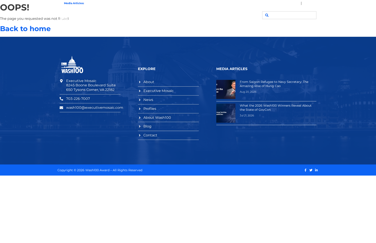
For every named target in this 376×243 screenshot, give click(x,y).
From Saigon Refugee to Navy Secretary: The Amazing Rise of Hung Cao (274, 84)
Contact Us (241, 15)
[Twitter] (311, 170)
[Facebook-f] (305, 170)
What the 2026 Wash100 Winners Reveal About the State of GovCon (130, 3)
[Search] (266, 15)
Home (128, 15)
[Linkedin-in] (316, 170)
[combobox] (289, 15)
